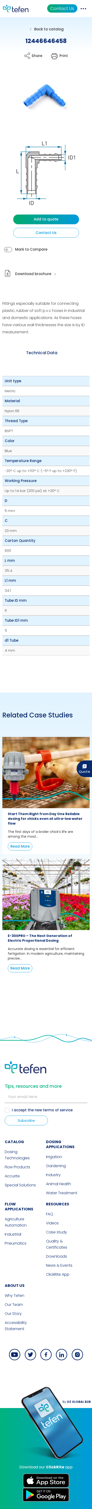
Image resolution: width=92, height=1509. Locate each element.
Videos (52, 1223)
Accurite (12, 1176)
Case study (56, 1232)
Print (63, 55)
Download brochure (33, 273)
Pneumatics (15, 1243)
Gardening (56, 1166)
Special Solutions (20, 1185)
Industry (53, 1175)
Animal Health (58, 1184)
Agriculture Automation (16, 1222)
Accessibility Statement (16, 1326)
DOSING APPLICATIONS (60, 1144)
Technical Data (41, 353)
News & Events (59, 1265)
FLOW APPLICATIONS (19, 1206)
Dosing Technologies (17, 1155)
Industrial (13, 1234)
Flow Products (17, 1167)
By (77, 1402)
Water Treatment (61, 1193)
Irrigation (54, 1157)
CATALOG (14, 1142)
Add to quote (46, 219)
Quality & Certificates (56, 1244)
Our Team (14, 1304)
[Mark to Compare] (8, 249)
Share (37, 55)
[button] (42, 97)
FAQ (49, 1214)
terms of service (58, 1110)
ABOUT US (15, 1285)
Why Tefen (14, 1295)
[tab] (42, 353)
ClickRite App (57, 1274)
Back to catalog (49, 29)
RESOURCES (57, 1204)
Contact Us (62, 8)
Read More (20, 846)
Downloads (56, 1256)
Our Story (13, 1313)
